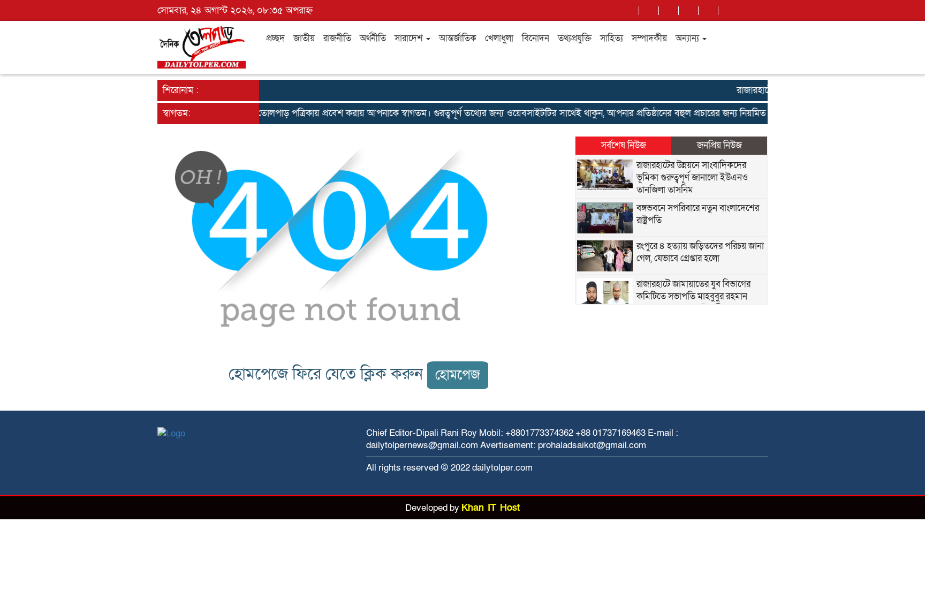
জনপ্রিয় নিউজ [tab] (719, 145)
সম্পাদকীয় (649, 38)
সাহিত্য (611, 38)
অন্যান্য (688, 38)
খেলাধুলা (499, 38)
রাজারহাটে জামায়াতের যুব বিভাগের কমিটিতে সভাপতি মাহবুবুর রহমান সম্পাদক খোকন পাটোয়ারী (693, 296)
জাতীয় (304, 38)
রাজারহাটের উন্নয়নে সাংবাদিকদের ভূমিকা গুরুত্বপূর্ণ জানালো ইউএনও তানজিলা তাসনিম (692, 177)
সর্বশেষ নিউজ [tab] (623, 145)
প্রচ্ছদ (275, 38)
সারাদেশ (410, 38)
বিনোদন (535, 38)
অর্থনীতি (373, 38)
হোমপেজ (457, 375)
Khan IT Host (490, 508)
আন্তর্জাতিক (457, 38)
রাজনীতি (337, 38)
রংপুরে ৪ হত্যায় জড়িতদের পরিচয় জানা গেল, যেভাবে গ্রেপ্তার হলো (700, 252)
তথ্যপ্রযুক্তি (575, 38)
